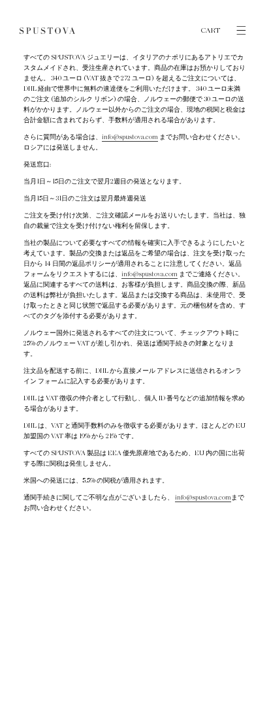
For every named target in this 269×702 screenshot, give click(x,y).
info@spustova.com (130, 137)
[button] (235, 30)
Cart (211, 30)
